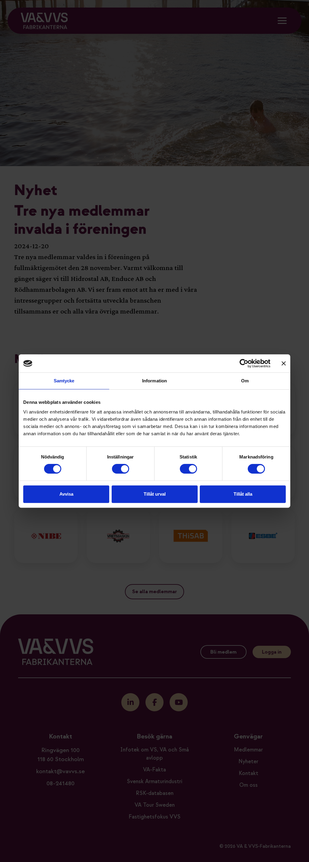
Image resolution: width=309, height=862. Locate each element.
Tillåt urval (155, 494)
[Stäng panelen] (284, 363)
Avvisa (66, 494)
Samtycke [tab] (64, 380)
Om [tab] (245, 380)
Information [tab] (154, 380)
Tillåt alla (243, 494)
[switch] (120, 469)
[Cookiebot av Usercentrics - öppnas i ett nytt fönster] (244, 363)
